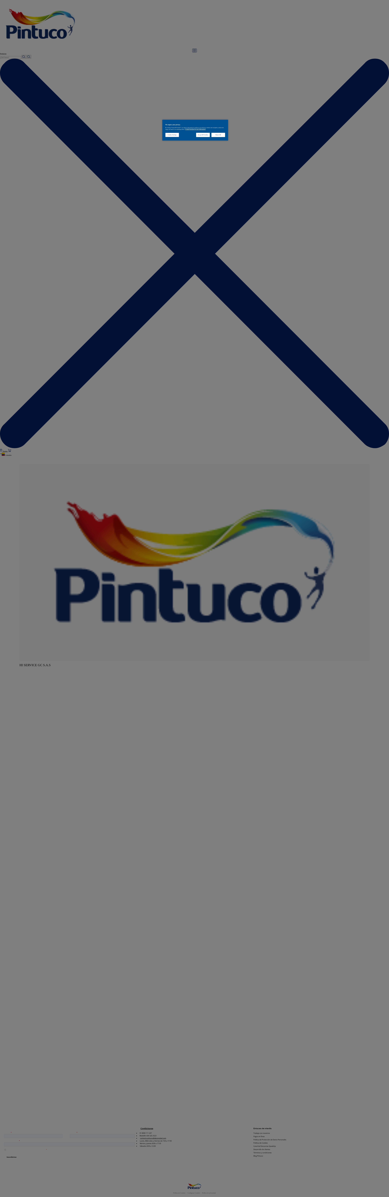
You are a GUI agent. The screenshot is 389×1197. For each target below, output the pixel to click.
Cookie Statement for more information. (195, 129)
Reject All (218, 134)
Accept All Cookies (203, 134)
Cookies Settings (172, 134)
